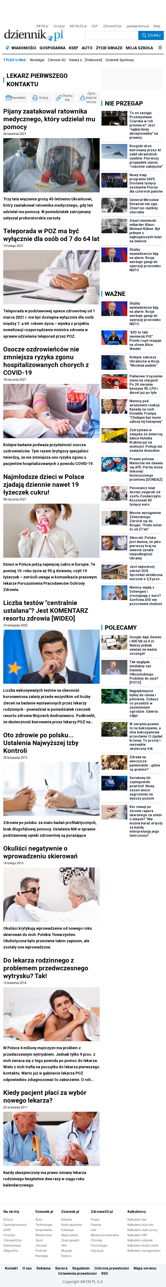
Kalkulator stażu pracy (143, 1230)
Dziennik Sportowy (119, 60)
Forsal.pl (9, 1235)
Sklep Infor (10, 1250)
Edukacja (67, 1230)
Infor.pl (8, 1219)
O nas (27, 1268)
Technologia (43, 1224)
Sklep (156, 26)
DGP (95, 26)
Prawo (95, 1219)
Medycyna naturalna (105, 1235)
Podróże (41, 1250)
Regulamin (80, 1268)
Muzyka (66, 1250)
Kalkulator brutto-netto (143, 1245)
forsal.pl (59, 26)
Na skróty (11, 1212)
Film (64, 1245)
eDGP (7, 1230)
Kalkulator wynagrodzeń (144, 1250)
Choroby (96, 1240)
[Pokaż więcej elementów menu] (160, 48)
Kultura (66, 1256)
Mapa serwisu (145, 1268)
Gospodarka (43, 1230)
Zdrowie (41, 1245)
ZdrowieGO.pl (112, 26)
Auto (38, 1219)
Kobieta (66, 1219)
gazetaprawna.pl (138, 26)
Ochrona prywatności (111, 1268)
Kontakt (11, 1268)
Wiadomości (43, 1235)
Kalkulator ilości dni (140, 1224)
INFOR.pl (42, 26)
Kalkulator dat (137, 1219)
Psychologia (99, 1245)
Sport (39, 1240)
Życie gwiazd (70, 1240)
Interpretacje (12, 1245)
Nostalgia (37, 60)
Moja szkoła (69, 1235)
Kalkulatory (137, 1212)
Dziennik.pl (44, 1212)
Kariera (61, 1268)
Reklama (44, 1268)
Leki (93, 1230)
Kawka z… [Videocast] (85, 60)
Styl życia (97, 1250)
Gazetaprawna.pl (15, 1224)
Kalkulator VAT (137, 1235)
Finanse (96, 1224)
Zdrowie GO (57, 60)
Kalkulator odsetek (140, 1240)
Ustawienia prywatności (77, 1273)
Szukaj (154, 35)
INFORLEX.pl (78, 26)
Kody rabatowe (71, 1224)
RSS (104, 1273)
